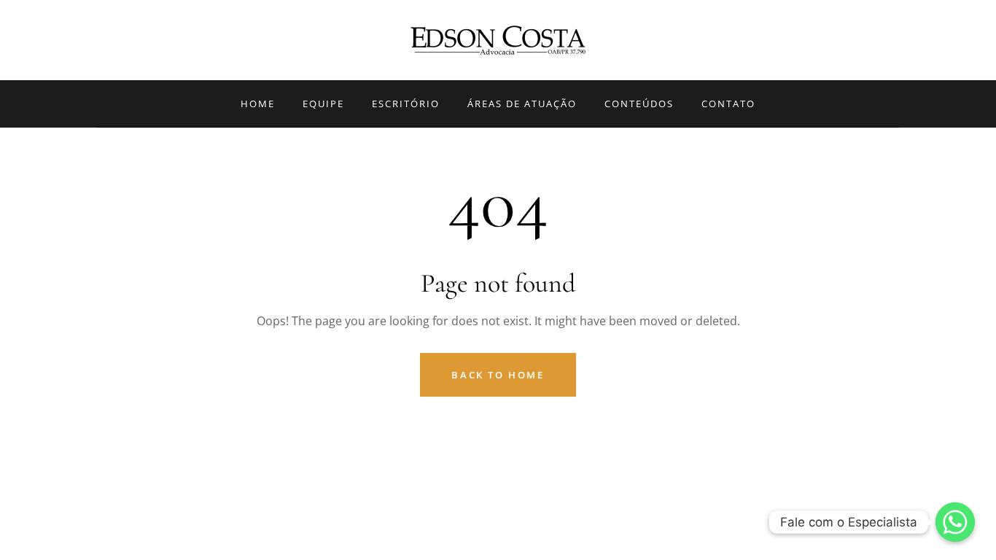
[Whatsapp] (955, 522)
